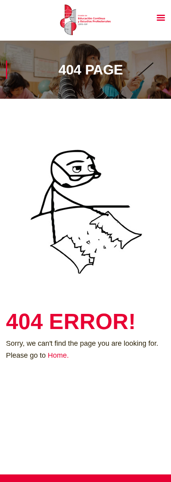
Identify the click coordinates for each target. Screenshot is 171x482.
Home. (58, 355)
